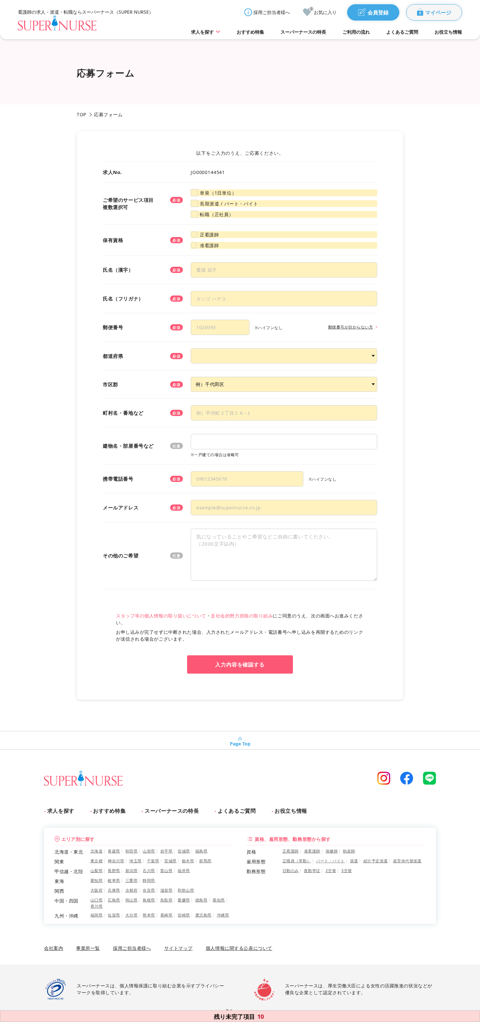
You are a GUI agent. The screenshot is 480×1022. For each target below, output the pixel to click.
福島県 (201, 851)
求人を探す (60, 810)
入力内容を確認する (240, 664)
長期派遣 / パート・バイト (229, 203)
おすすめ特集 (109, 810)
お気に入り (324, 11)
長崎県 (166, 915)
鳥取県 (166, 900)
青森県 (114, 851)
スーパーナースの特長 (172, 810)
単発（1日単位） (218, 193)
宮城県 (184, 851)
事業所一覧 (88, 948)
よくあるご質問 (237, 810)
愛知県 (96, 880)
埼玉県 (135, 861)
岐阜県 (114, 880)
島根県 (149, 900)
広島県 (114, 900)
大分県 (131, 915)
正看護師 (209, 235)
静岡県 (149, 880)
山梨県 (96, 870)
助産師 (349, 851)
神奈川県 (116, 861)
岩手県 (166, 851)
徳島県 (201, 900)
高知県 (219, 900)
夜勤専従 (312, 870)
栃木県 (188, 861)
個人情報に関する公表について (239, 948)
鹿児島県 (203, 915)
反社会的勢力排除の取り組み (242, 616)
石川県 (149, 870)
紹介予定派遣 (375, 861)
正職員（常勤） (296, 861)
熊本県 (149, 915)
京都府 (131, 890)
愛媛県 (184, 900)
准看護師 (209, 245)
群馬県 (205, 861)
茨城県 (170, 861)
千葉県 (153, 861)
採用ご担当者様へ (271, 12)
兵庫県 (114, 890)
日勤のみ (290, 870)
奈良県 (149, 890)
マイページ (438, 12)
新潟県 (131, 870)
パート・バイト (330, 861)
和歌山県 (186, 890)
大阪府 (96, 890)
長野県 (114, 870)
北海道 (96, 851)
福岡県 (96, 915)
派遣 (354, 861)
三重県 (131, 880)
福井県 (184, 870)
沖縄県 (223, 915)
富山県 (166, 870)
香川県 (96, 906)
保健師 (332, 851)
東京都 (96, 861)
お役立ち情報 (291, 810)
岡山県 (131, 900)
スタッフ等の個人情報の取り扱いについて (161, 616)
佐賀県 (114, 915)
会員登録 (378, 12)
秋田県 (131, 851)
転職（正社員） (217, 214)
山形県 (149, 851)
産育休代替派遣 (407, 861)
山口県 (96, 900)
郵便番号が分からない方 (350, 327)
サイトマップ (178, 948)
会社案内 (53, 948)
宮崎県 (184, 915)
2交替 (331, 870)
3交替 (346, 870)
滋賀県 (166, 890)
